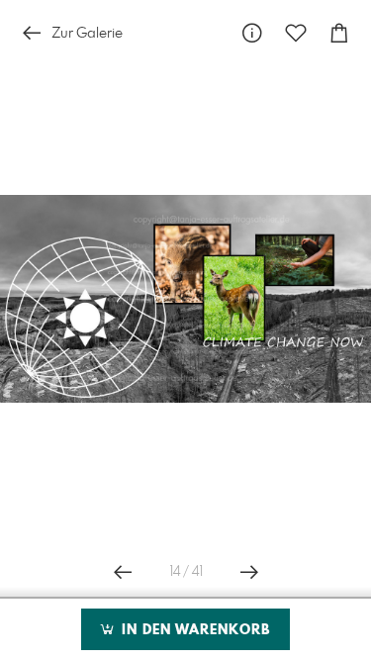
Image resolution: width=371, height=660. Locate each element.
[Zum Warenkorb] (339, 33)
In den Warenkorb (193, 630)
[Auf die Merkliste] (296, 33)
